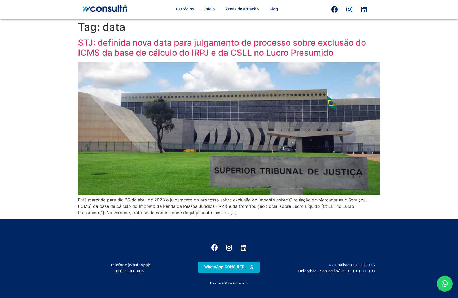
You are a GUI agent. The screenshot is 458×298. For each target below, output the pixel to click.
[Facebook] (334, 9)
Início (210, 9)
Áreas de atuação (242, 9)
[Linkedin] (364, 9)
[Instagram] (349, 9)
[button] (229, 267)
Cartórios (185, 9)
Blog (273, 9)
